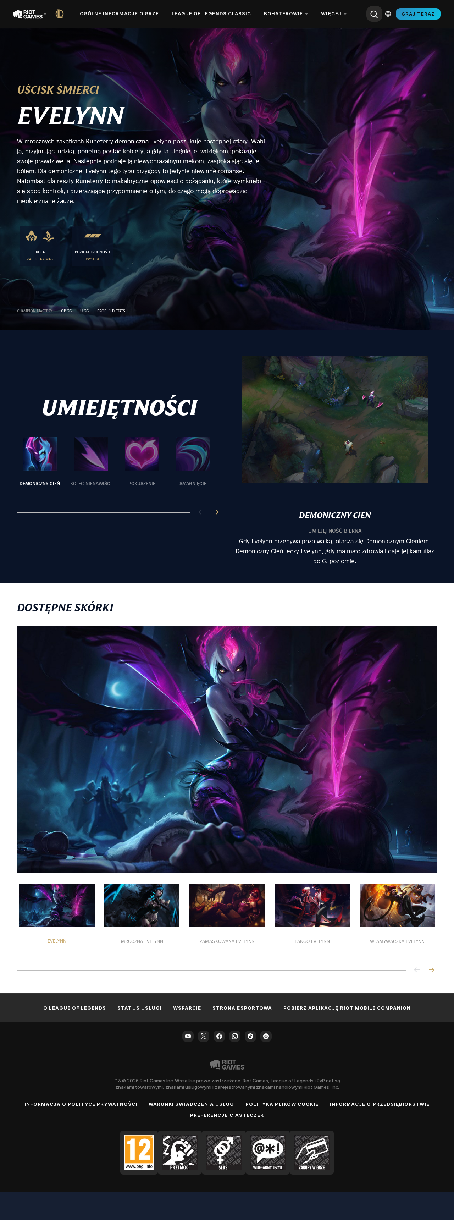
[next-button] (215, 512)
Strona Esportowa (242, 1008)
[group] (116, 466)
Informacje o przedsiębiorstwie (380, 1104)
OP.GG (66, 311)
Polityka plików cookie (282, 1104)
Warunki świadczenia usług (191, 1104)
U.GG (84, 311)
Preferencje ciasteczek (227, 1115)
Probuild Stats (111, 311)
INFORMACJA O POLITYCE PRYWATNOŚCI (80, 1104)
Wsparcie (187, 1008)
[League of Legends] (61, 14)
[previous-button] (201, 512)
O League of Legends (74, 1008)
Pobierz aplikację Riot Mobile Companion (347, 1008)
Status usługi (139, 1008)
